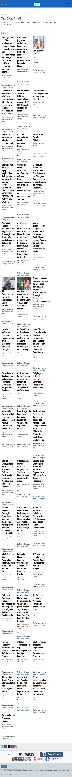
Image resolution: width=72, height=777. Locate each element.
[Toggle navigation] (68, 4)
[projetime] (51, 754)
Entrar (37, 4)
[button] (2, 746)
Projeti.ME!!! (9, 774)
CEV (3, 766)
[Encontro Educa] (52, 759)
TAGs (2, 14)
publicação (9, 87)
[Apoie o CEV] (21, 759)
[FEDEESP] (38, 759)
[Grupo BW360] (26, 754)
